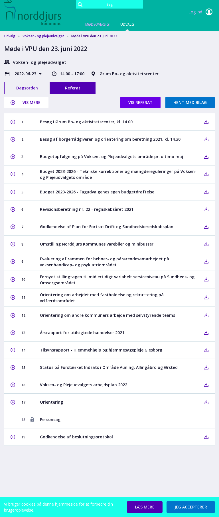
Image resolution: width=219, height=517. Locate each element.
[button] (26, 102)
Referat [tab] (72, 88)
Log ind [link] (195, 12)
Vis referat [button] (140, 102)
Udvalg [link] (9, 36)
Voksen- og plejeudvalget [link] (43, 36)
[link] (32, 12)
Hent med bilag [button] (190, 102)
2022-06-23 (26, 73)
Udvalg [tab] (127, 24)
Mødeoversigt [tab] (98, 24)
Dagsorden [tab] (27, 88)
